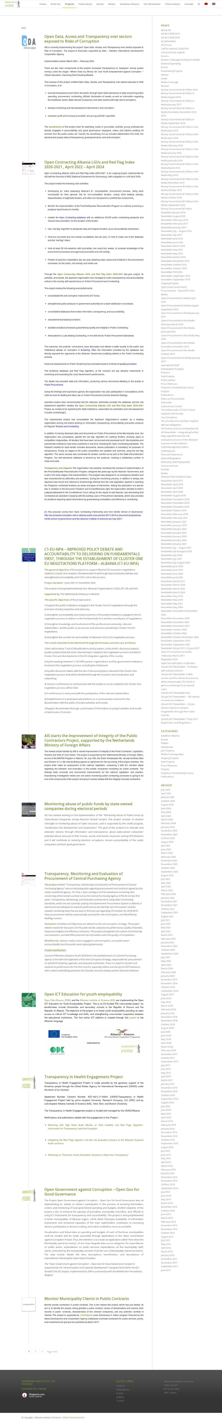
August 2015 (167, 1147)
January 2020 (167, 975)
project (133, 1017)
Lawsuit (48, 492)
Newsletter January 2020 (173, 528)
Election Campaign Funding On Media (180, 59)
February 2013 (168, 1221)
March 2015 (167, 1165)
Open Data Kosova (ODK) (57, 1000)
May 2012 (166, 1244)
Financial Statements (172, 454)
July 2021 (165, 920)
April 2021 (166, 931)
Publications (167, 394)
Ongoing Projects (170, 283)
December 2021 (169, 901)
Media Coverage (169, 82)
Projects (165, 391)
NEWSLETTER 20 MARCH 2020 (176, 476)
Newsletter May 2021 (172, 603)
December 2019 (169, 979)
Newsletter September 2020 (175, 640)
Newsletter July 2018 (171, 555)
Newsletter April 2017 (172, 480)
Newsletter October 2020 (174, 629)
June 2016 (166, 1109)
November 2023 (169, 834)
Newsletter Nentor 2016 (173, 257)
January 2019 (167, 1013)
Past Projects (168, 376)
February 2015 (168, 1169)
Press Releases (169, 383)
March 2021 (167, 934)
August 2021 (167, 916)
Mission (165, 85)
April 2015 (166, 1162)
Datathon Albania (170, 735)
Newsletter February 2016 (174, 219)
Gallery (120, 1397)
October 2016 (168, 1095)
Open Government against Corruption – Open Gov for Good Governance (91, 1192)
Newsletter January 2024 (173, 536)
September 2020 (169, 953)
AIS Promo (166, 45)
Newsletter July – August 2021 (176, 547)
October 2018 (168, 1024)
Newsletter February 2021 (174, 517)
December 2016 (169, 1087)
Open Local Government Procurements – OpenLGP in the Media (178, 290)
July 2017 (165, 1065)
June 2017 (166, 1068)
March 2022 (167, 890)
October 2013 (168, 1210)
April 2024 (166, 815)
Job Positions (167, 750)
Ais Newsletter (168, 41)
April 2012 (166, 1247)
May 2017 (166, 1072)
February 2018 (168, 1050)
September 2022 (169, 871)
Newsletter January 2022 (173, 532)
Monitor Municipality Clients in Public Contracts (86, 1298)
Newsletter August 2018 (173, 495)
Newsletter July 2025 (171, 558)
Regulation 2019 (169, 659)
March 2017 (167, 1080)
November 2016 (169, 1091)
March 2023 (167, 853)
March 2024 (167, 819)
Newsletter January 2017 (173, 227)
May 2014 (166, 1199)
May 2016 (166, 1113)
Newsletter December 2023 (175, 506)
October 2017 (168, 1057)
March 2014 (167, 1203)
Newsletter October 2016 (174, 268)
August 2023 (167, 841)
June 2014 (166, 1195)
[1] (64, 412)
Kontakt (165, 469)
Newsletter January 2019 (173, 525)
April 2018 (166, 1042)
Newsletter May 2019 (172, 599)
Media (164, 473)
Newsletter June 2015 (172, 238)
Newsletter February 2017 (174, 223)
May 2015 (166, 1158)
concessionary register (173, 52)
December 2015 (169, 1132)
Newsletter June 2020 (172, 573)
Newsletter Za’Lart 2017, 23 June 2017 (180, 648)
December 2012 (169, 1225)
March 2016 (167, 1121)
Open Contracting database (72, 217)
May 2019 (166, 1001)
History (164, 74)
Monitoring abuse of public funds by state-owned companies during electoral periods (88, 806)
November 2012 (169, 1229)
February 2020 (168, 972)
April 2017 (166, 1076)
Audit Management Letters (175, 447)
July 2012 (165, 1240)
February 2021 (168, 938)
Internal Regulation (171, 458)
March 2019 (167, 1005)
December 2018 (169, 1016)
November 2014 (169, 1180)
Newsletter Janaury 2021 (173, 521)
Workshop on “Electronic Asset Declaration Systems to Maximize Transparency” (88, 1154)
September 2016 (169, 1098)
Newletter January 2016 (173, 212)
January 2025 (167, 797)
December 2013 (169, 1206)
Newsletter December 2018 (175, 499)
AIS (61, 761)
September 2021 (169, 912)
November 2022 (169, 864)
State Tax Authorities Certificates (178, 663)
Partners (165, 372)
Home (164, 78)
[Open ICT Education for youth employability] (29, 1000)
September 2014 (169, 1188)
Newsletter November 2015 (175, 260)
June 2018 (166, 1035)
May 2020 (166, 961)
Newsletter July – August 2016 (176, 231)
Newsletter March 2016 (173, 246)
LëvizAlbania (86, 1315)
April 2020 (166, 964)
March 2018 (167, 1046)
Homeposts (167, 746)
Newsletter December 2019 (175, 502)
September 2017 (169, 1061)
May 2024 (166, 812)
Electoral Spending (171, 63)
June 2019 (166, 998)
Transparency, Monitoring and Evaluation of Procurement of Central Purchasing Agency (83, 876)
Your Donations (169, 417)
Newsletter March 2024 (173, 592)
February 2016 (168, 1124)
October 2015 (168, 1139)
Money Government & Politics (176, 208)
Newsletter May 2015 (172, 249)
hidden (164, 743)
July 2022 (165, 879)
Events (164, 67)
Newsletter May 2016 (172, 253)
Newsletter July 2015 (171, 234)
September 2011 (169, 1266)
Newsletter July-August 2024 (175, 562)
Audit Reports (168, 450)
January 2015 (167, 1173)
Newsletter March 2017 (173, 581)
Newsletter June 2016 (172, 242)
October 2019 (168, 987)
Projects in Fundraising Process (177, 387)
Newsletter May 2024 (172, 607)
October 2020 (168, 949)
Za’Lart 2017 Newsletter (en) (175, 692)
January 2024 (167, 827)
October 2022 (168, 867)
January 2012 (167, 1255)
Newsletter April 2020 (172, 488)
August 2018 (167, 1028)
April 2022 (166, 886)
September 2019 (169, 990)
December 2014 (169, 1177)
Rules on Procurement (172, 398)
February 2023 (168, 856)
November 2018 (169, 1020)
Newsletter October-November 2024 (180, 637)
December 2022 (169, 860)
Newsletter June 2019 (172, 569)
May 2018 (166, 1039)
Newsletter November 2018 (175, 618)
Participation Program (172, 368)
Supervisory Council (171, 406)
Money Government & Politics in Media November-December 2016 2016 (178, 112)
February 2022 (168, 894)
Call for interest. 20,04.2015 (175, 48)
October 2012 (168, 1232)
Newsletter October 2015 (174, 264)
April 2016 (166, 1117)
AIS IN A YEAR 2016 (170, 37)
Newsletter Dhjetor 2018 (173, 510)
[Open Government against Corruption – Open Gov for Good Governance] (29, 1195)
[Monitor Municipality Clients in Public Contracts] (29, 1304)
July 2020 (165, 957)
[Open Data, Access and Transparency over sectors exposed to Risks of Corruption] (29, 42)
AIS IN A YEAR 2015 (170, 33)
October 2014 (168, 1184)
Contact (120, 1400)
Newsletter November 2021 (175, 622)
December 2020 (169, 946)
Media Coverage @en (172, 754)
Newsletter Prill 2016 (171, 272)
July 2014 (165, 1191)
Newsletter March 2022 (173, 588)
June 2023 (166, 849)
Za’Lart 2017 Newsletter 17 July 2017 (179, 719)
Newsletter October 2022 (174, 633)
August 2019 (167, 994)
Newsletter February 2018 (174, 514)
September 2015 (169, 1143)
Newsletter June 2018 (172, 566)
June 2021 (166, 923)
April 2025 (166, 793)
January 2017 (167, 1083)
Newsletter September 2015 (175, 275)
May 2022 (166, 882)
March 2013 (167, 1217)
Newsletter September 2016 (175, 279)
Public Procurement (53, 384)
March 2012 (167, 1251)
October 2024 (168, 800)
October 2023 (168, 838)
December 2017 (169, 1054)
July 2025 (165, 789)
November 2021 (169, 905)
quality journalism (128, 363)
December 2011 (169, 1258)
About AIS (166, 30)
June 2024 (166, 808)
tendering (85, 349)
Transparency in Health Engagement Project (83, 1076)
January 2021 (167, 942)
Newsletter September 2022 (175, 644)
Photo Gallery (168, 380)
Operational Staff (170, 365)
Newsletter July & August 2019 (176, 551)
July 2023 (165, 845)
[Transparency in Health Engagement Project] (29, 1083)
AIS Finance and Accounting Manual (179, 428)
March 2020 (167, 968)
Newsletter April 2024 (172, 491)
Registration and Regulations (176, 722)
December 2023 (169, 830)
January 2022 (167, 897)
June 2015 (166, 1154)
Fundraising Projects (171, 71)
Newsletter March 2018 (173, 584)
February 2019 (168, 1009)
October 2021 (168, 908)
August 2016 (167, 1102)
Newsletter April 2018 (172, 484)
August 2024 (167, 804)
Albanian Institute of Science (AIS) (97, 1000)
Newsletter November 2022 (175, 625)
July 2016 (165, 1106)
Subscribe (166, 402)
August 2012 (167, 1236)
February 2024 (168, 823)
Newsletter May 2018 (172, 596)
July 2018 (165, 1031)
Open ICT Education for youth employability (83, 994)
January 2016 (167, 1128)
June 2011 (166, 1270)
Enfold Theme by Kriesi (73, 1417)
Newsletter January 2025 (173, 543)
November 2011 (169, 1262)
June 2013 (166, 1214)
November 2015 (169, 1136)
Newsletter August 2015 (173, 216)
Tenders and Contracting (67, 426)
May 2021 (166, 927)
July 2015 (165, 1150)
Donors (165, 56)
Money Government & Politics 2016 (179, 89)
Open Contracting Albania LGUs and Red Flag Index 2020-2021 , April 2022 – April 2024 (89, 164)
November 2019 (169, 983)
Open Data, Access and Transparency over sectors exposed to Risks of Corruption (88, 39)
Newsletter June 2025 (172, 577)
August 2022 (167, 875)
